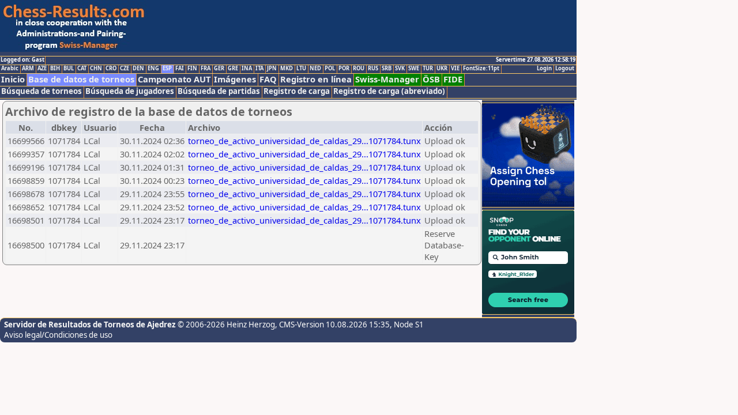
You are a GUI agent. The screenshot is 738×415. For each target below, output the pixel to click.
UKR (441, 68)
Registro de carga (296, 91)
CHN (96, 68)
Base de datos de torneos (81, 79)
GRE (233, 68)
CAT (81, 68)
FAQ (268, 79)
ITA (259, 68)
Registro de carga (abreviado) (389, 91)
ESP (167, 68)
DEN (138, 68)
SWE (413, 68)
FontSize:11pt (481, 68)
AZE (42, 68)
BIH (55, 68)
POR (343, 68)
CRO (111, 68)
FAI (179, 68)
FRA (205, 68)
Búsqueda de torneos (41, 91)
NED (315, 68)
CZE (124, 68)
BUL (68, 68)
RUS (373, 68)
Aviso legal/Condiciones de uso (58, 335)
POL (330, 68)
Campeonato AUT (174, 79)
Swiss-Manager (387, 79)
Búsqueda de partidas (219, 91)
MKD (286, 68)
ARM (28, 68)
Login (544, 68)
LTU (301, 68)
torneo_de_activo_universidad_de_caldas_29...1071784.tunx (304, 140)
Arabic (9, 68)
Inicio (13, 79)
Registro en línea (316, 79)
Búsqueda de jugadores (129, 91)
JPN (272, 68)
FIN (192, 68)
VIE (455, 68)
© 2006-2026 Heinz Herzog (226, 324)
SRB (386, 68)
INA (247, 68)
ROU (358, 68)
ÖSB (431, 79)
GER (219, 68)
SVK (400, 68)
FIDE (452, 79)
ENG (153, 68)
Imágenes (235, 79)
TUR (428, 68)
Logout (564, 68)
